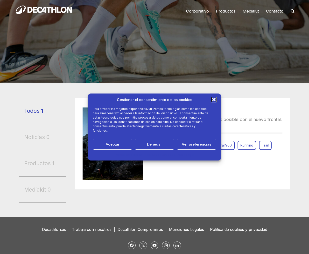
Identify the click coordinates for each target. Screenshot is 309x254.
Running (246, 145)
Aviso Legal (186, 155)
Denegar (154, 144)
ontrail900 (224, 145)
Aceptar (112, 144)
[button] (213, 99)
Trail (265, 145)
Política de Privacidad (160, 155)
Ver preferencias (196, 144)
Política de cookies (128, 155)
